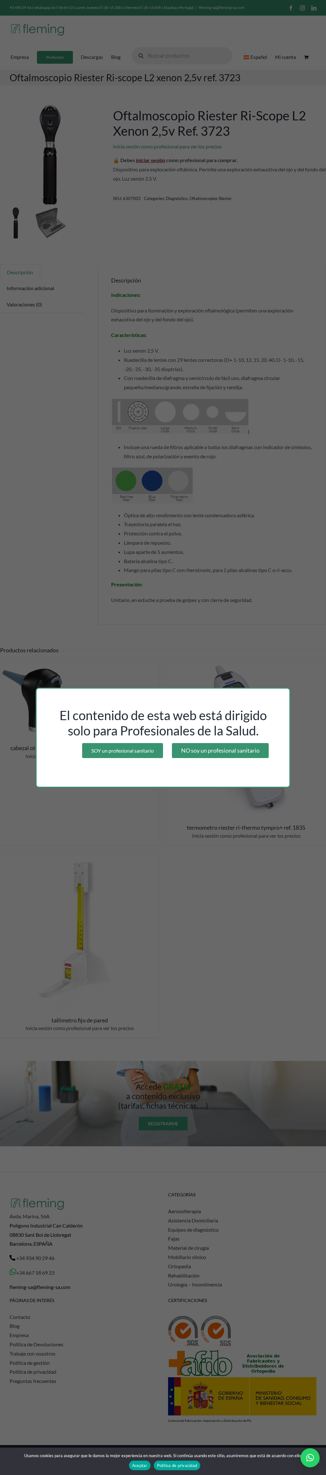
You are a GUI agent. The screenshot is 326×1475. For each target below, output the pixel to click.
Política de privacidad (177, 1465)
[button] (310, 1457)
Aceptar (139, 1465)
